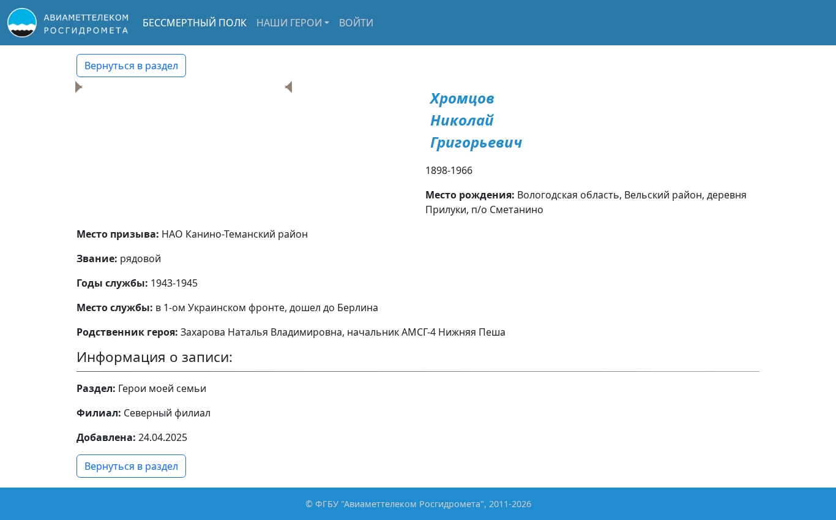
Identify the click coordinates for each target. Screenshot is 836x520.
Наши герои (289, 22)
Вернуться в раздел (131, 65)
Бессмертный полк (195, 22)
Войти (356, 22)
